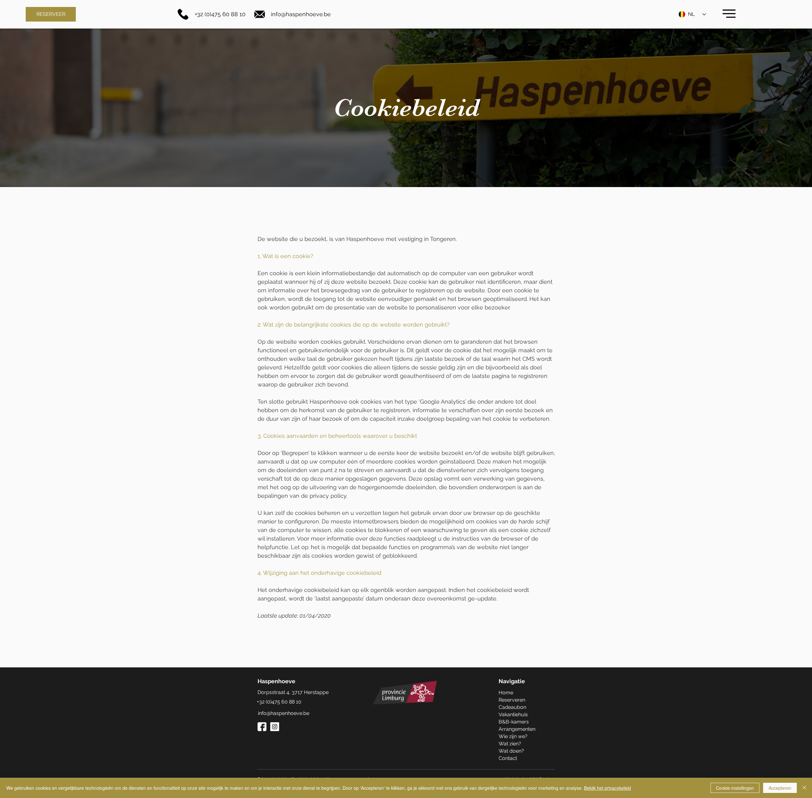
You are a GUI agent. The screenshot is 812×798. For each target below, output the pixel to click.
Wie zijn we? (513, 736)
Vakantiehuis (513, 714)
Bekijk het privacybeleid (607, 788)
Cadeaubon (512, 707)
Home (506, 693)
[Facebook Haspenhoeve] (262, 726)
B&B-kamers (514, 722)
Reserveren (512, 700)
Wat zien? (510, 744)
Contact (508, 758)
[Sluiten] (804, 788)
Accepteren (780, 788)
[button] (729, 14)
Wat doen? (511, 751)
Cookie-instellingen (735, 788)
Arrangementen (517, 729)
